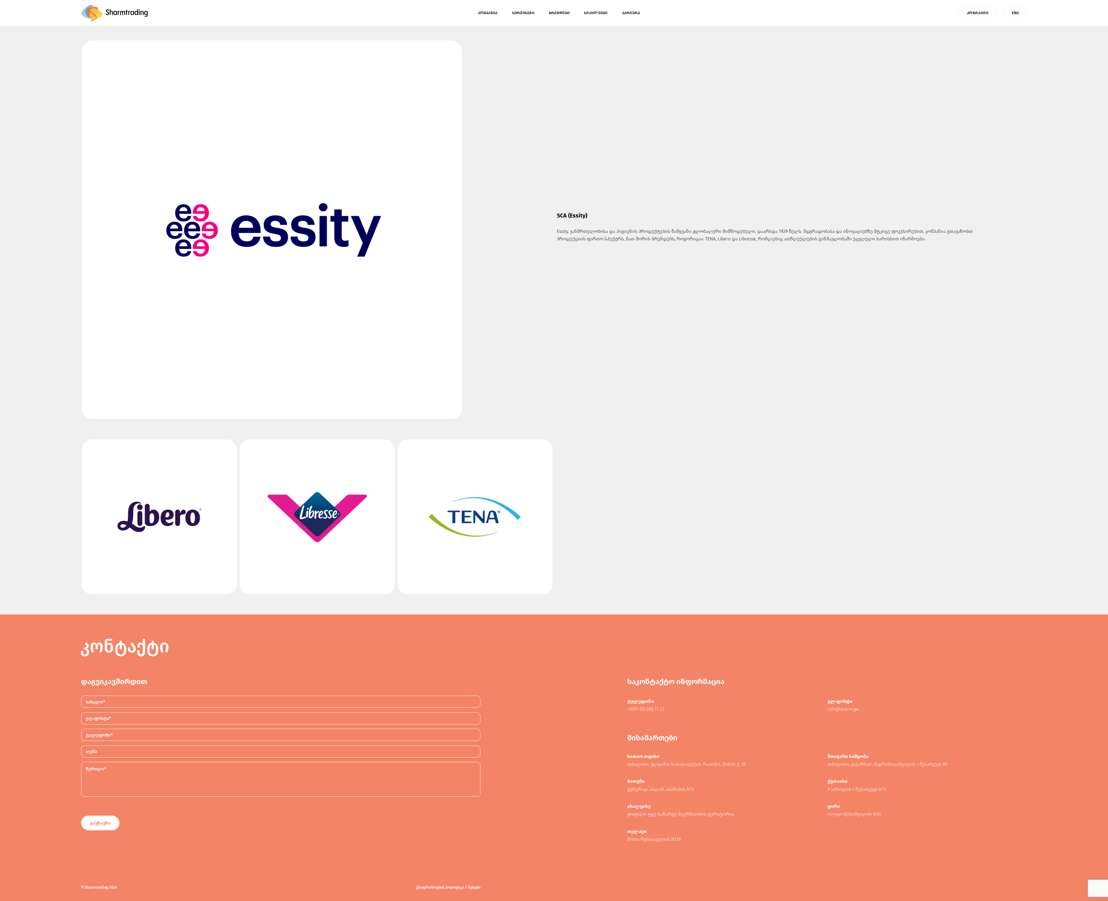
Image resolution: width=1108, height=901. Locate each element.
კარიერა (631, 12)
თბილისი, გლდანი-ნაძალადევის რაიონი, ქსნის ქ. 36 (686, 764)
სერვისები (523, 12)
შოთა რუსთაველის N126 (654, 839)
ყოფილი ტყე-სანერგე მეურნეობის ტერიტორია (680, 814)
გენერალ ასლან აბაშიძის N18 (661, 789)
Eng (1015, 12)
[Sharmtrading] (114, 13)
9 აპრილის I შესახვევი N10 (857, 789)
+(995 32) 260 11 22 (646, 709)
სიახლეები (595, 12)
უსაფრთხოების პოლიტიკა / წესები (448, 887)
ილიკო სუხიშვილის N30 (854, 814)
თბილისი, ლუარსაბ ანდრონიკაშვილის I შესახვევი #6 (888, 764)
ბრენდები (559, 12)
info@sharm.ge (843, 709)
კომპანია (487, 12)
